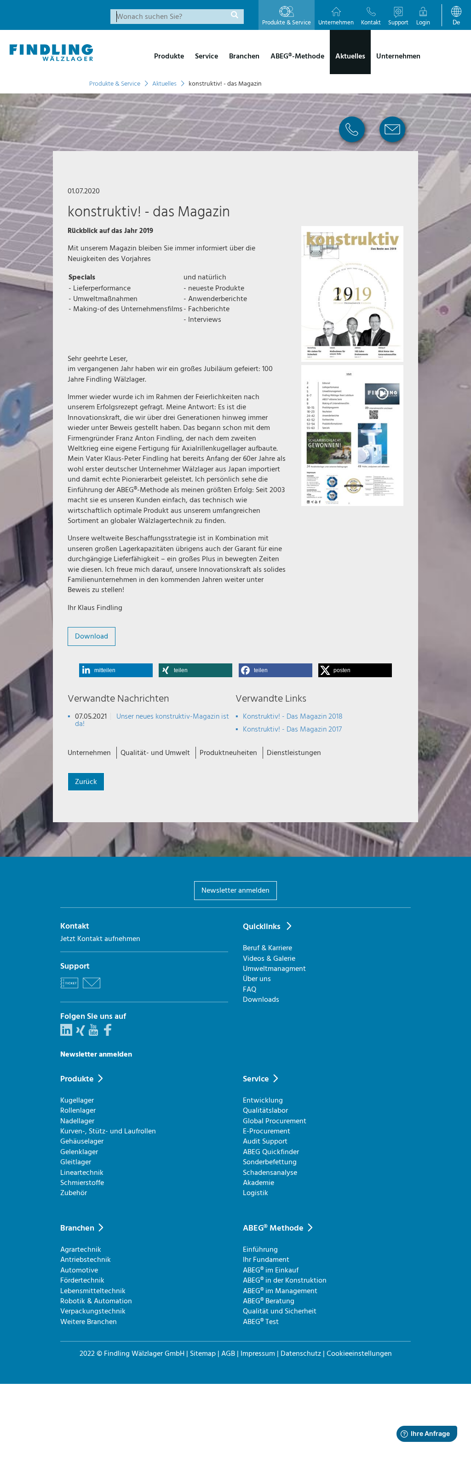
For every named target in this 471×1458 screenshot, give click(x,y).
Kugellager (77, 1100)
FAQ (249, 989)
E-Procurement (266, 1131)
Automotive (79, 1270)
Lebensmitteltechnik (93, 1291)
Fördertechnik (82, 1280)
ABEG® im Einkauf (271, 1270)
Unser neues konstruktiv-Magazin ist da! (152, 720)
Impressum (258, 1353)
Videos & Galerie (269, 958)
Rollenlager (78, 1110)
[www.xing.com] (80, 1034)
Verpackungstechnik (93, 1311)
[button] (116, 670)
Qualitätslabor (265, 1110)
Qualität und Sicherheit (279, 1311)
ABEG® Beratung (268, 1301)
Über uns (257, 979)
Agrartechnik (80, 1249)
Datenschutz (301, 1353)
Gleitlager (75, 1162)
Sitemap (203, 1353)
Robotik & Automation (96, 1301)
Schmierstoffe (82, 1183)
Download (91, 636)
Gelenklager (79, 1152)
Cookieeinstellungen (359, 1353)
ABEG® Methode (273, 1228)
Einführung (260, 1249)
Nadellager (77, 1121)
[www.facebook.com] (108, 1034)
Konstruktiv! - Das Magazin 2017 (292, 729)
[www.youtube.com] (93, 1034)
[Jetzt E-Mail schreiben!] (392, 145)
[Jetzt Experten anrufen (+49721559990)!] (351, 145)
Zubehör (73, 1193)
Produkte (77, 1079)
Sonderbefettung (270, 1162)
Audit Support (265, 1141)
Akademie (258, 1183)
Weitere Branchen (88, 1322)
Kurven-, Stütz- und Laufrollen (108, 1131)
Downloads (261, 999)
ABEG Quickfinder (271, 1152)
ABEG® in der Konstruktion (285, 1280)
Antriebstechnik (85, 1260)
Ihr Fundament (266, 1260)
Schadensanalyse (270, 1173)
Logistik (255, 1193)
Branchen (77, 1228)
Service (256, 1079)
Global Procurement (274, 1121)
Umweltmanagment (274, 969)
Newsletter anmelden (235, 890)
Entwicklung (263, 1100)
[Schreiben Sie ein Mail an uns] (91, 990)
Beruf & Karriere (267, 948)
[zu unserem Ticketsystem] (69, 990)
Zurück (86, 782)
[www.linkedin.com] (66, 1034)
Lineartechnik (81, 1173)
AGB (228, 1353)
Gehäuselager (81, 1141)
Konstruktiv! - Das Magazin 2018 (293, 716)
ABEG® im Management (280, 1291)
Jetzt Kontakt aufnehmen (100, 939)
